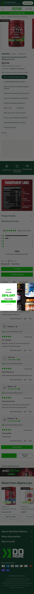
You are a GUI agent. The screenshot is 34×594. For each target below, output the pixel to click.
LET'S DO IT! (8, 301)
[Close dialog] (33, 284)
